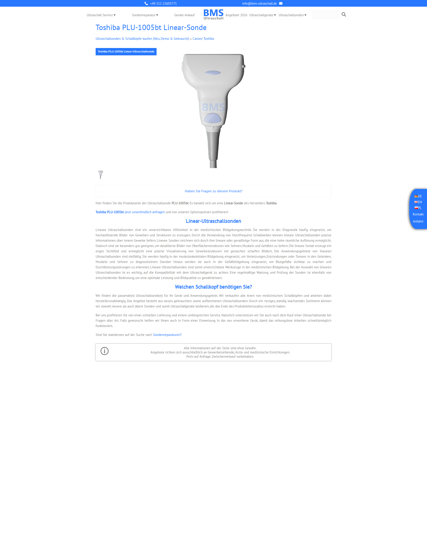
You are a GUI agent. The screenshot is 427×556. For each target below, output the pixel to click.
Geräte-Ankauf (184, 15)
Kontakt (418, 214)
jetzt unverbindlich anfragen (130, 212)
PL (420, 208)
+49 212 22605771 (163, 3)
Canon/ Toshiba (203, 38)
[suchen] (344, 14)
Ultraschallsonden (291, 15)
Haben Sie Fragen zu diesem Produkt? (213, 191)
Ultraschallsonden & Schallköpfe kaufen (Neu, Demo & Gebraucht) (142, 38)
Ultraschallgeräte (261, 15)
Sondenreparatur (143, 15)
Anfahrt (418, 221)
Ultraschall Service (100, 15)
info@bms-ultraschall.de (259, 3)
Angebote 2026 (236, 15)
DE (420, 196)
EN (420, 202)
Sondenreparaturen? (167, 335)
